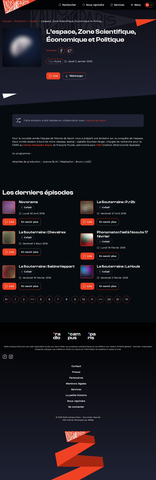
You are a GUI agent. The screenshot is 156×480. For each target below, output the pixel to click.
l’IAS (99, 145)
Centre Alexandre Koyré (37, 145)
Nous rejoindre (95, 4)
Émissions (20, 21)
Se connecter (76, 406)
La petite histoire (76, 395)
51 (117, 299)
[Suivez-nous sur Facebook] (4, 357)
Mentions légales (76, 383)
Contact (76, 366)
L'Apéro (33, 21)
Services (119, 4)
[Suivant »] (126, 299)
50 (109, 299)
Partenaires (76, 377)
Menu (137, 4)
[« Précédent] (6, 299)
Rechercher (69, 4)
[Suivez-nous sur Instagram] (11, 357)
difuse (91, 420)
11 (92, 299)
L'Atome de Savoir (95, 120)
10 (83, 299)
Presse (76, 371)
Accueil (6, 21)
